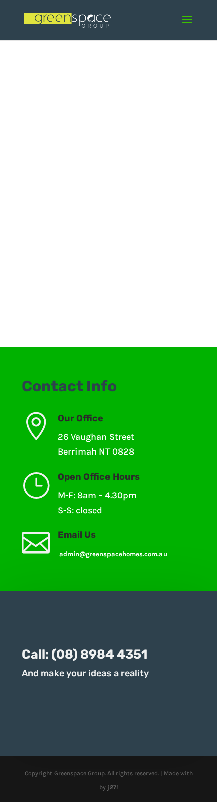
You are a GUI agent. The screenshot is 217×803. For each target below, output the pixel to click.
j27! (112, 787)
